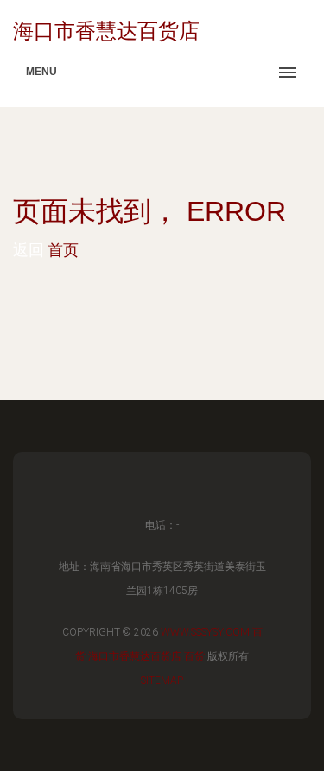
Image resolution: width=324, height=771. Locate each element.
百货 (194, 656)
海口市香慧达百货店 (134, 656)
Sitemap (162, 680)
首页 (63, 250)
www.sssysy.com (205, 632)
